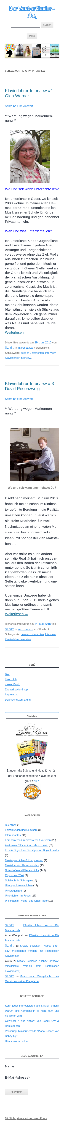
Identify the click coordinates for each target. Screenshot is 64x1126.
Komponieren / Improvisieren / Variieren (28, 839)
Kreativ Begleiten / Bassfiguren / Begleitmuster (32, 850)
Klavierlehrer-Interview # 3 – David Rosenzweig (31, 386)
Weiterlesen (16, 332)
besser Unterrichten (32, 352)
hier (36, 781)
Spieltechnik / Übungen (18, 880)
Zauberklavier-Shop (16, 689)
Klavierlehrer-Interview (18, 357)
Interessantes (25, 347)
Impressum (11, 694)
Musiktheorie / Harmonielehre (22, 865)
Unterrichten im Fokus (18, 895)
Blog (7, 674)
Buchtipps (11, 824)
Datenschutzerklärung (18, 699)
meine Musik (12, 684)
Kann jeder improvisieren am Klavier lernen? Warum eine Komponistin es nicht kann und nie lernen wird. (32, 1010)
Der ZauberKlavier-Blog (32, 12)
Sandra (9, 347)
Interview (50, 352)
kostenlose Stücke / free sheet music (26, 845)
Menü (32, 35)
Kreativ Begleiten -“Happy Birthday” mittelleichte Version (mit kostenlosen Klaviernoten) (32, 950)
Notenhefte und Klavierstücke (22, 870)
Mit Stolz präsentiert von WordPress (26, 1118)
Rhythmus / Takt (14, 875)
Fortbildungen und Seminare (21, 829)
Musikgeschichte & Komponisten (24, 860)
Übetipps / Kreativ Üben (19, 885)
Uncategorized (13, 890)
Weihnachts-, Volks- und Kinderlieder (26, 900)
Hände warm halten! (16, 1041)
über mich (11, 679)
